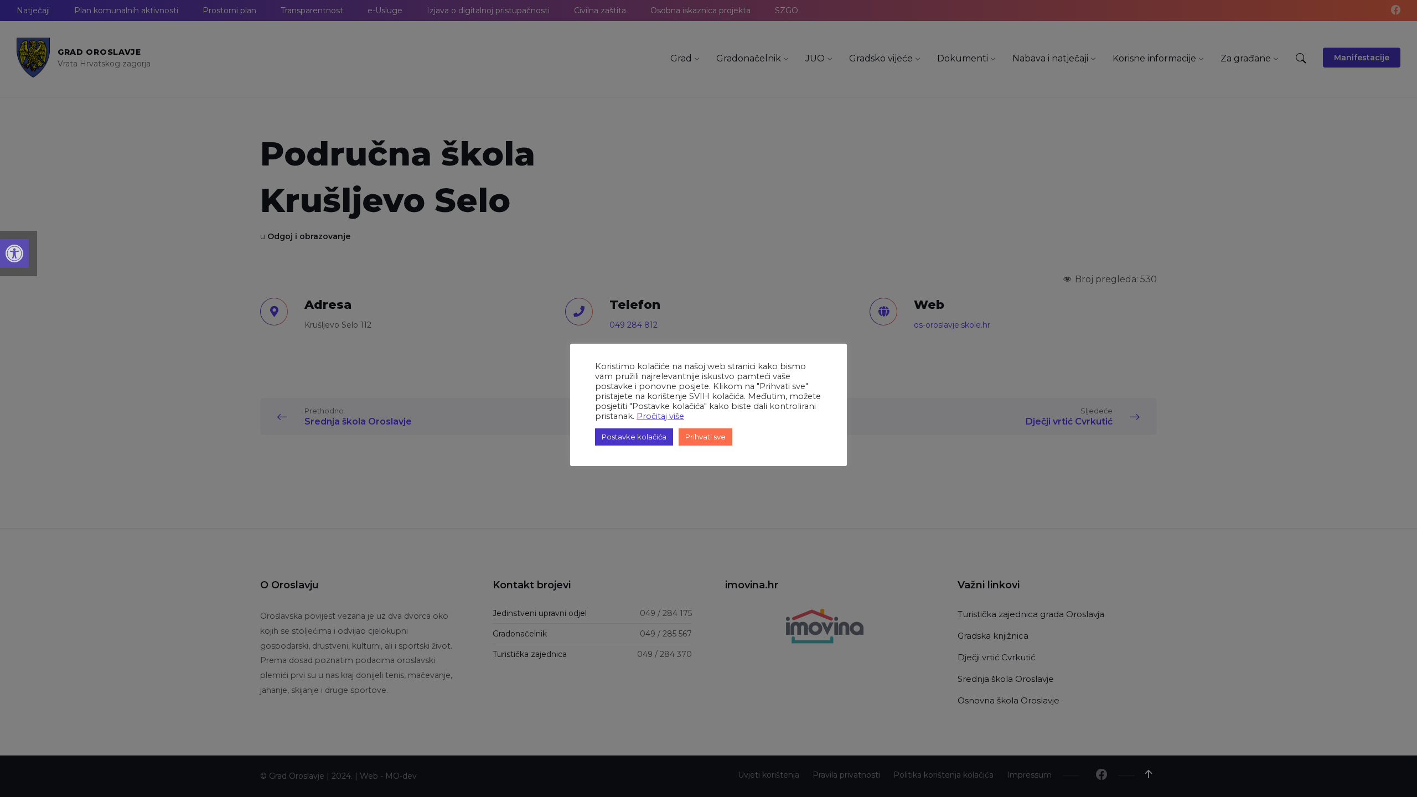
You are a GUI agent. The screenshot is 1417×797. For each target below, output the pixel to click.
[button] (14, 253)
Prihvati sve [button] (705, 436)
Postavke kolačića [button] (634, 436)
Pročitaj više (660, 416)
